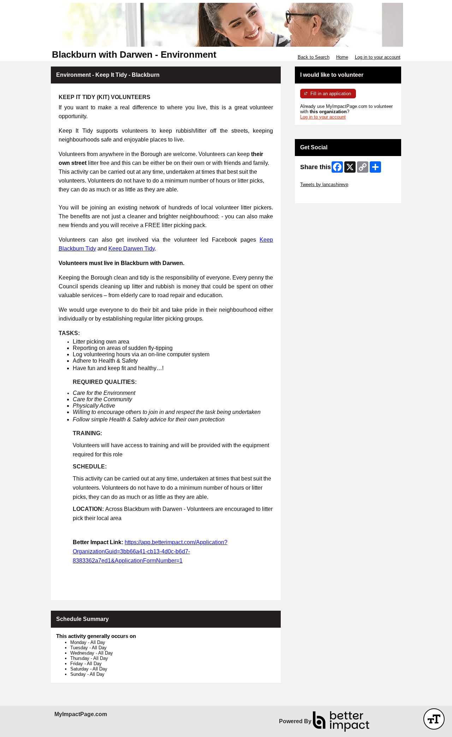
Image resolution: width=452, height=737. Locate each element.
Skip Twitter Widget (320, 179)
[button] (434, 719)
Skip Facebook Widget (323, 195)
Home (342, 57)
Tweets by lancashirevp (324, 184)
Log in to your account (377, 57)
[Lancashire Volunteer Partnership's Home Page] (226, 25)
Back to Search (313, 57)
